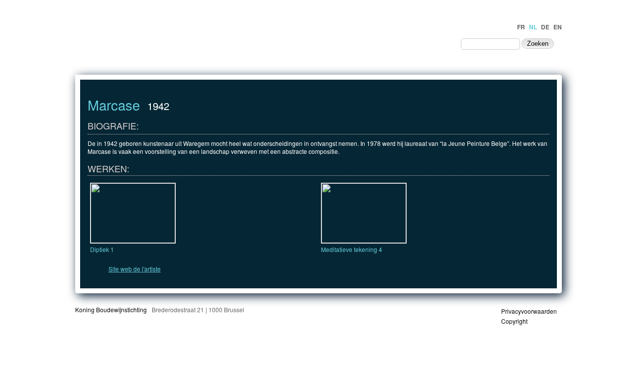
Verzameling (383, 43)
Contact (435, 43)
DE (545, 26)
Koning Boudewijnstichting (111, 309)
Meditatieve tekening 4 (351, 249)
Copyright (514, 321)
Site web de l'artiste (134, 268)
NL (533, 26)
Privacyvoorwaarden (529, 311)
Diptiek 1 (102, 249)
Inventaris (330, 43)
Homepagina (278, 43)
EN (557, 26)
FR (521, 26)
